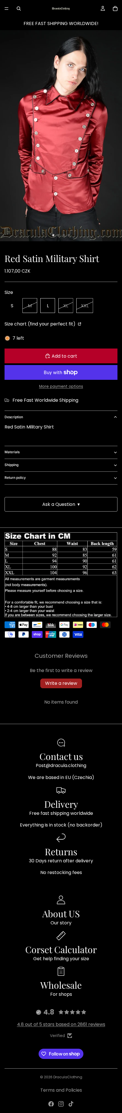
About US (61, 913)
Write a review (61, 683)
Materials (12, 452)
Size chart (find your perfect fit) (41, 324)
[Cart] (115, 8)
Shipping (11, 465)
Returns (61, 851)
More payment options (61, 386)
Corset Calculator (61, 949)
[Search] (18, 8)
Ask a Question (61, 504)
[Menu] (6, 8)
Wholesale (61, 985)
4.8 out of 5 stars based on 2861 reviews (61, 1024)
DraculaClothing (67, 1077)
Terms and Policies (61, 1090)
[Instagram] (61, 1103)
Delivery (61, 804)
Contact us (61, 756)
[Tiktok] (71, 1103)
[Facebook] (51, 1103)
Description (14, 417)
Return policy (15, 477)
